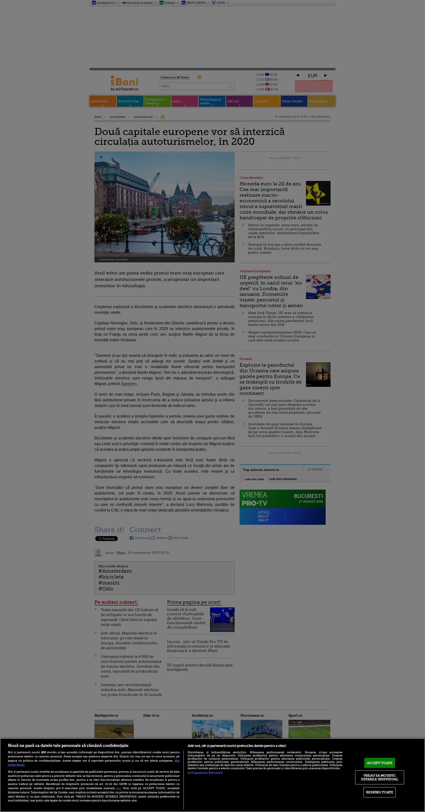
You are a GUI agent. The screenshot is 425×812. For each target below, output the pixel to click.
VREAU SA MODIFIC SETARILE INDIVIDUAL (379, 777)
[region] (212, 775)
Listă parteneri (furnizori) (205, 772)
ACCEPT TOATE (380, 763)
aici (118, 788)
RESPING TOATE (379, 792)
